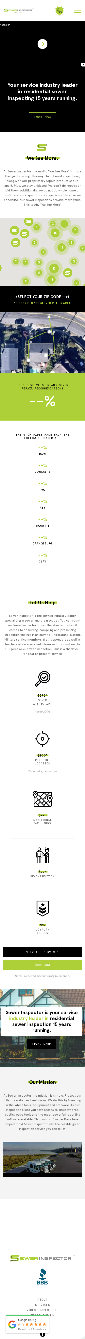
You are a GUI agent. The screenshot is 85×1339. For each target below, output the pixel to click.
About (42, 1299)
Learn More (41, 1044)
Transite (42, 521)
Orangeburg (42, 540)
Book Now (42, 117)
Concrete (42, 468)
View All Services (42, 952)
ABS (42, 503)
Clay (42, 557)
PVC (42, 486)
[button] (15, 242)
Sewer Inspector (19, 11)
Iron (42, 450)
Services (42, 1304)
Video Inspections (42, 1310)
